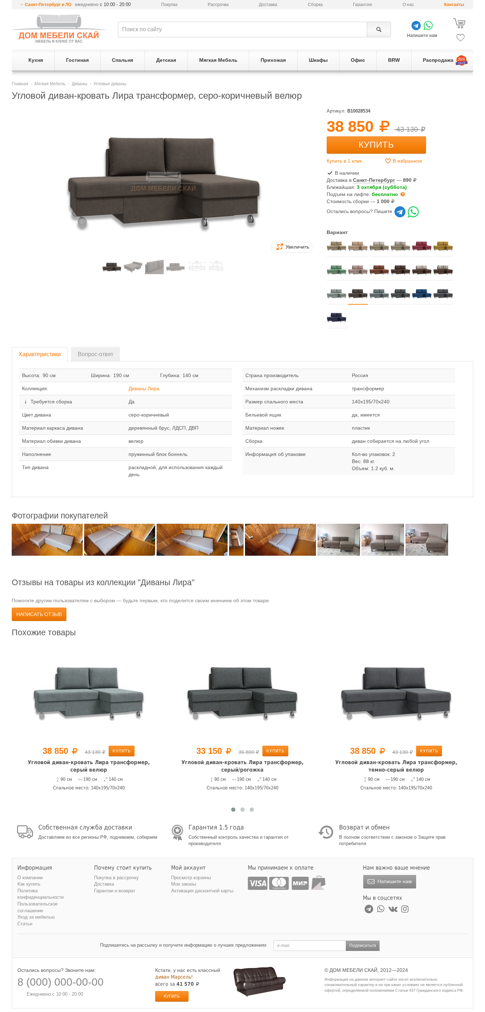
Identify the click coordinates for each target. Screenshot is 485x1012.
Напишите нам (394, 881)
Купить (376, 144)
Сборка (315, 4)
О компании (30, 877)
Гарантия (362, 4)
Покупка (169, 4)
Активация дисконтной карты (202, 890)
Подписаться (362, 945)
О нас (408, 4)
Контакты (454, 4)
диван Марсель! (174, 977)
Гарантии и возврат (114, 890)
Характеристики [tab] (39, 354)
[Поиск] (379, 29)
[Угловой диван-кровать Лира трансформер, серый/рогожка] (242, 692)
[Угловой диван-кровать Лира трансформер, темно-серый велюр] (396, 692)
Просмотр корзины (191, 877)
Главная (20, 83)
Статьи (24, 923)
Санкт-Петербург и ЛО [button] (48, 4)
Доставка (268, 4)
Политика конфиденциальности (40, 894)
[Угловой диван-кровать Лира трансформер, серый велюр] (88, 692)
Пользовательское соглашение (37, 907)
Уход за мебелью (36, 917)
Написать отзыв (39, 614)
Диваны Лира (144, 388)
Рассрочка (218, 4)
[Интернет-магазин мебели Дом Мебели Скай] (59, 29)
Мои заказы (183, 884)
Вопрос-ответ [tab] (95, 354)
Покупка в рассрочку (116, 877)
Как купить (28, 884)
